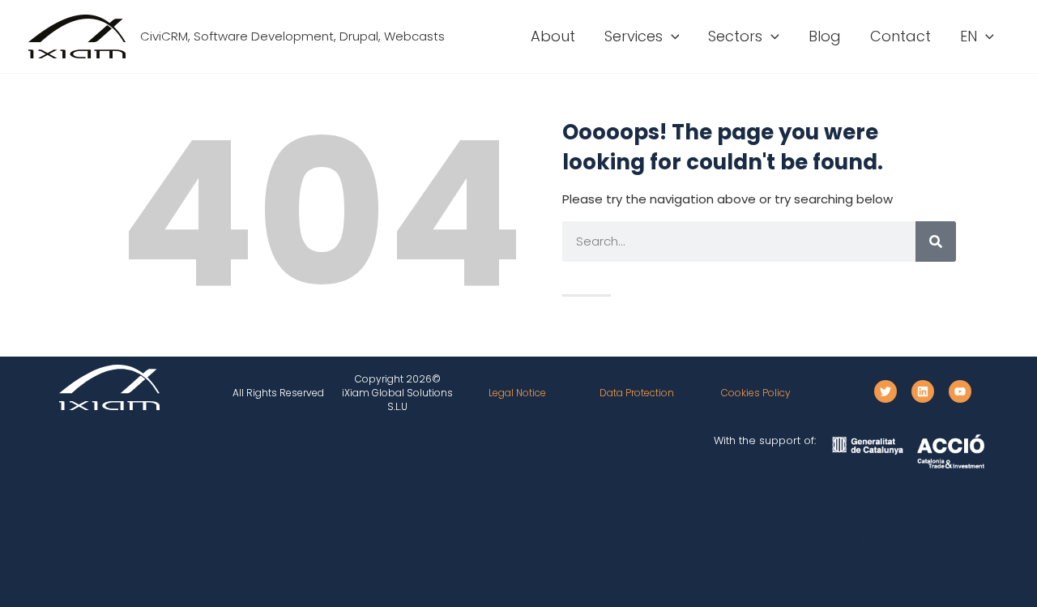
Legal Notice (517, 393)
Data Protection (637, 393)
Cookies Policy (756, 393)
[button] (671, 36)
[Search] (935, 241)
